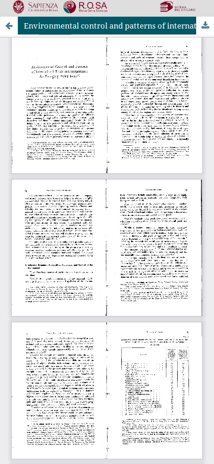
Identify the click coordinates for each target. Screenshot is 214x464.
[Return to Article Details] (9, 26)
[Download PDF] (205, 26)
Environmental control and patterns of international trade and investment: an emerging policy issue (119, 25)
